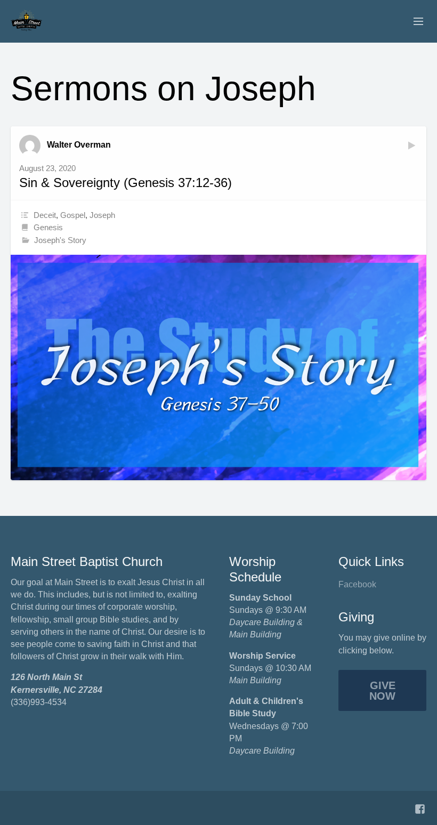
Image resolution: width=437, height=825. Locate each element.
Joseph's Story (60, 240)
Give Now (382, 691)
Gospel (72, 215)
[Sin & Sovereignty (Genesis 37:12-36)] (218, 367)
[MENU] (413, 22)
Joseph (102, 215)
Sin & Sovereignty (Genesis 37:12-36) (125, 182)
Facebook (357, 584)
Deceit (45, 215)
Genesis (48, 227)
